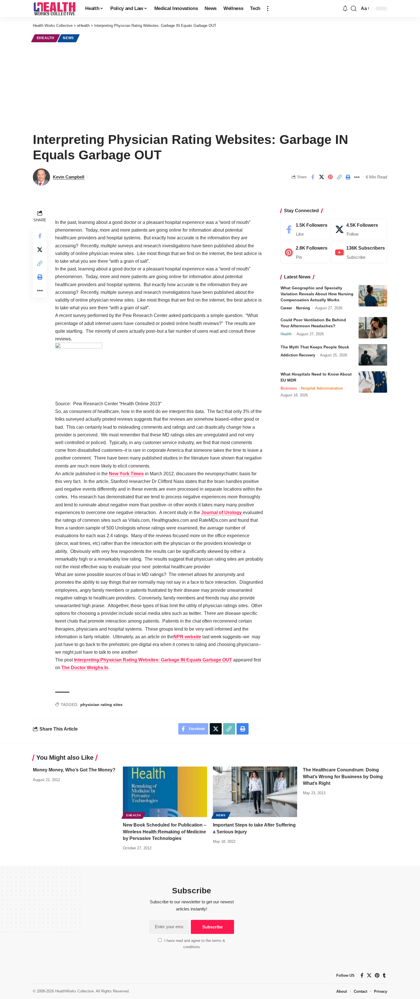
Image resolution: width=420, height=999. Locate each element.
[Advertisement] (210, 86)
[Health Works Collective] (54, 8)
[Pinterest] (305, 253)
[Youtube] (359, 253)
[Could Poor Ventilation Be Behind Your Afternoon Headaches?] (373, 327)
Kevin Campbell (68, 176)
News (68, 38)
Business (289, 388)
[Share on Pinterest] (330, 177)
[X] (359, 229)
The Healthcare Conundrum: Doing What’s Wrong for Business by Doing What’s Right (343, 776)
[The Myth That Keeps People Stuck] (373, 355)
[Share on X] (321, 177)
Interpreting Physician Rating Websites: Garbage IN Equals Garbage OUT (153, 659)
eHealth (45, 38)
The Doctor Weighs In (84, 667)
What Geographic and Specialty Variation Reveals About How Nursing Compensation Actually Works (317, 294)
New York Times (126, 473)
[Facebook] (305, 229)
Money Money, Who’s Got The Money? (74, 769)
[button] (268, 8)
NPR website (187, 636)
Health (286, 334)
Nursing (303, 308)
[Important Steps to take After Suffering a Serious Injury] (255, 792)
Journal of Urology (222, 512)
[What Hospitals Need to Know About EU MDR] (373, 382)
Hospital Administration (322, 388)
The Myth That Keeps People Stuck (315, 347)
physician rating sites (101, 704)
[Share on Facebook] (313, 177)
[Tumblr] (384, 975)
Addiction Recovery (298, 355)
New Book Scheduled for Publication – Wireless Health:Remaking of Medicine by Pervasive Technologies (164, 831)
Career (286, 308)
